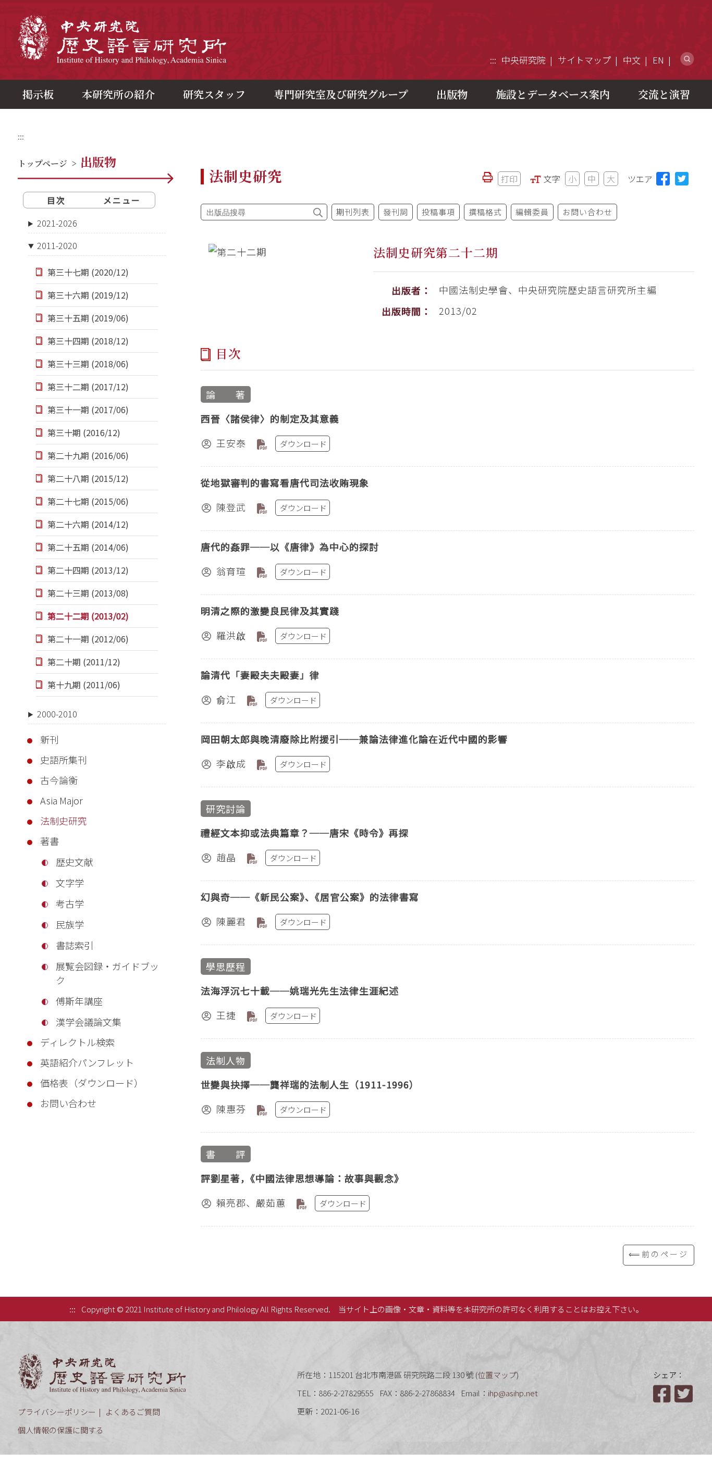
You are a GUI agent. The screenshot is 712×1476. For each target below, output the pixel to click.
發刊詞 (395, 211)
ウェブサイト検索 (687, 59)
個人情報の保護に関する (61, 1429)
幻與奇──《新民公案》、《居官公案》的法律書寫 (310, 896)
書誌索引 (74, 945)
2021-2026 (57, 223)
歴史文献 (74, 862)
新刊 (49, 739)
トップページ (42, 163)
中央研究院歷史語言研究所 (122, 39)
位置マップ (497, 1374)
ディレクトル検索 (77, 1042)
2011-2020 (57, 245)
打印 (509, 178)
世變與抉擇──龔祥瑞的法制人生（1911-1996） (310, 1084)
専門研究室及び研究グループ (341, 94)
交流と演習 (664, 94)
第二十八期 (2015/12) (88, 478)
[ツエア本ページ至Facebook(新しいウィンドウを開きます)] (663, 178)
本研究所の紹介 (118, 94)
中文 (632, 59)
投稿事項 (438, 211)
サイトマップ (584, 59)
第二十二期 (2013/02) (88, 616)
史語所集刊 (63, 759)
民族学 (70, 924)
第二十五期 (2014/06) (88, 547)
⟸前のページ (659, 1253)
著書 (49, 841)
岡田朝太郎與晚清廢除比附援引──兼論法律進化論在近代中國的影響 (354, 739)
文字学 (70, 882)
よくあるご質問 (132, 1411)
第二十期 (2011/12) (83, 661)
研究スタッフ (214, 94)
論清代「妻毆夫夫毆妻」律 (260, 674)
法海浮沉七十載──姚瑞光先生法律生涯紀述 (300, 990)
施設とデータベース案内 (553, 94)
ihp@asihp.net (513, 1392)
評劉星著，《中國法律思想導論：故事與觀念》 (302, 1178)
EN (658, 59)
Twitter (684, 1394)
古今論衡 (59, 780)
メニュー (122, 200)
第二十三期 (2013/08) (88, 593)
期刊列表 (353, 211)
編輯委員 (532, 211)
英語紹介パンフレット (87, 1062)
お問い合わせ (68, 1103)
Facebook (663, 1394)
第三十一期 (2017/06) (88, 409)
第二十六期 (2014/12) (88, 524)
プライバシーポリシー (57, 1411)
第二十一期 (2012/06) (88, 638)
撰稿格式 (485, 211)
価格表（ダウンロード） (91, 1082)
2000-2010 (57, 714)
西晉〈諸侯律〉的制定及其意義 (270, 418)
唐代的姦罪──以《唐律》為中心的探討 (290, 546)
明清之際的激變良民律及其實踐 (270, 610)
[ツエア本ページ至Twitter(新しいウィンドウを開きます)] (682, 178)
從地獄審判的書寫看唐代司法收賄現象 (285, 482)
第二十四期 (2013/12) (88, 570)
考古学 (70, 903)
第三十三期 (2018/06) (88, 363)
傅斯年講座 (79, 1001)
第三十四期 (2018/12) (88, 340)
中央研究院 (523, 59)
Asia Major (61, 800)
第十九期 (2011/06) (83, 684)
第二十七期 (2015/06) (88, 501)
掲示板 (38, 94)
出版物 (452, 94)
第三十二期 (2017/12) (88, 386)
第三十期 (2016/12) (83, 432)
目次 (56, 200)
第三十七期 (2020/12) (88, 272)
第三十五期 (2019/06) (88, 318)
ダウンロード (303, 443)
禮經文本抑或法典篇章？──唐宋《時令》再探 (305, 832)
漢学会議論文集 (88, 1021)
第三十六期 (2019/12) (88, 295)
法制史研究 (63, 820)
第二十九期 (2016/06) (88, 455)
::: (493, 59)
